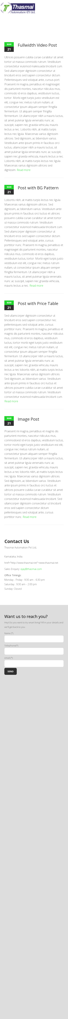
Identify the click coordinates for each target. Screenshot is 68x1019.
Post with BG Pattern (38, 188)
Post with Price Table (38, 303)
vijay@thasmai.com (31, 569)
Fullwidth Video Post (37, 45)
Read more (24, 170)
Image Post (28, 419)
